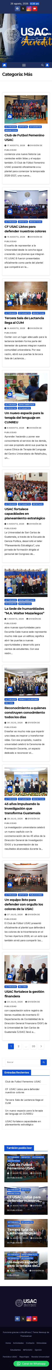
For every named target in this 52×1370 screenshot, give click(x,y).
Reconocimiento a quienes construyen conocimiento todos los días (25, 712)
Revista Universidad (40, 1357)
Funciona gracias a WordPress (17, 1332)
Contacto (30, 1343)
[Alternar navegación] (24, 65)
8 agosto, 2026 (16, 428)
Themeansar (26, 1336)
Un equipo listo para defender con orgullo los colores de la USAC (23, 904)
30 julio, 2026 (15, 723)
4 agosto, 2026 (16, 524)
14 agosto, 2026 (16, 328)
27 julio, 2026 (15, 914)
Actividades (10, 127)
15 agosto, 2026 (16, 237)
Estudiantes (35, 127)
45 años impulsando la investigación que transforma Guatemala (22, 808)
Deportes (23, 127)
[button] (42, 65)
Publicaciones (36, 895)
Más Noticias (11, 130)
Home (8, 1343)
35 (33, 1046)
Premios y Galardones (28, 699)
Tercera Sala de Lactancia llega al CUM (21, 1233)
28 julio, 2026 (15, 819)
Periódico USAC (10, 1357)
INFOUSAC (27, 1350)
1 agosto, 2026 (15, 619)
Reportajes (38, 504)
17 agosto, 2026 (16, 145)
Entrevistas (10, 408)
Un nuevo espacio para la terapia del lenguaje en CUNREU (23, 417)
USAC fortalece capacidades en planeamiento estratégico (24, 513)
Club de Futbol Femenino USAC (23, 1081)
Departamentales (26, 404)
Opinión (38, 1350)
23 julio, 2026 (15, 1002)
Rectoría (9, 703)
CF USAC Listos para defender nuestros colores (24, 1200)
